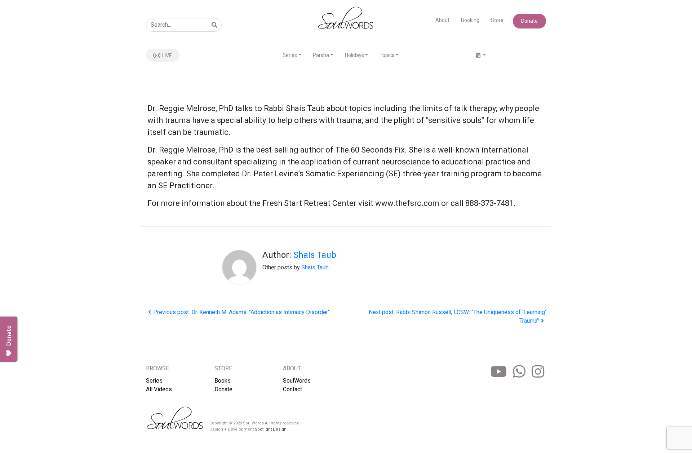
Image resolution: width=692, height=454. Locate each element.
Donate (529, 21)
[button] (481, 55)
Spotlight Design (271, 429)
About (442, 20)
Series (154, 380)
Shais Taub (314, 255)
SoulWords (297, 380)
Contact (292, 389)
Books (222, 380)
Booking (470, 20)
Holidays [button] (354, 55)
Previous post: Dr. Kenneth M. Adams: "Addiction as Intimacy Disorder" (241, 312)
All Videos (159, 389)
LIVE (166, 55)
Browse (157, 368)
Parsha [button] (321, 55)
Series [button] (290, 55)
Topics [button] (387, 55)
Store (497, 20)
